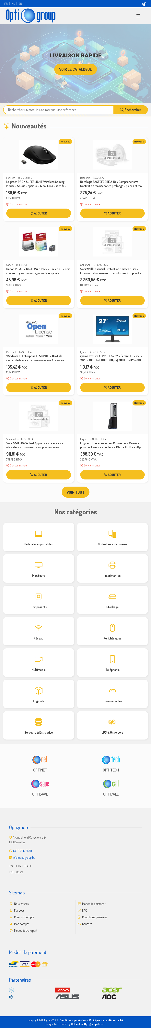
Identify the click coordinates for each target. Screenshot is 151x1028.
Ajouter (40, 213)
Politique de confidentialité (106, 1020)
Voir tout (76, 492)
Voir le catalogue (75, 69)
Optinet (75, 1024)
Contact (87, 924)
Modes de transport (25, 931)
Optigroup (90, 1024)
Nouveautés (21, 904)
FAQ (84, 910)
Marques (19, 910)
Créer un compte (24, 917)
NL (13, 4)
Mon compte (21, 924)
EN (20, 4)
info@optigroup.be (24, 857)
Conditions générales (94, 917)
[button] (138, 15)
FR (6, 4)
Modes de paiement (94, 904)
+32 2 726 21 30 (22, 851)
